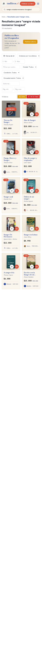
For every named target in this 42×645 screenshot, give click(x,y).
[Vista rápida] (32, 114)
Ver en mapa (34, 97)
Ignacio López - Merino (10, 239)
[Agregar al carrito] (37, 114)
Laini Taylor (27, 162)
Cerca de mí (10, 56)
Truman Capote (8, 275)
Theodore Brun (8, 162)
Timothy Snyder (8, 124)
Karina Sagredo (28, 201)
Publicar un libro (28, 4)
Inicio (3, 17)
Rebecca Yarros (28, 122)
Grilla (23, 97)
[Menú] (38, 3)
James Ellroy (27, 237)
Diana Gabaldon (28, 277)
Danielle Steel (8, 199)
